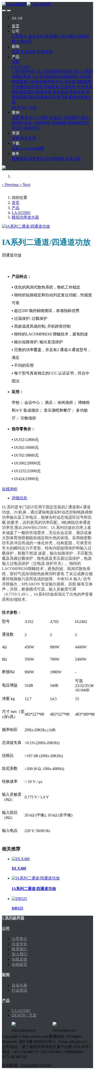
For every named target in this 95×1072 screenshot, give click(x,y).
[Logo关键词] (47, 4)
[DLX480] (21, 859)
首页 (15, 26)
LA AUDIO (21, 213)
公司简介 (19, 939)
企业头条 (19, 985)
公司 (6, 928)
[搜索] (4, 168)
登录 (14, 18)
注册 (20, 18)
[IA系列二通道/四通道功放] (36, 878)
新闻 (6, 975)
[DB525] (19, 899)
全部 (15, 52)
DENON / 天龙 (24, 1015)
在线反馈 (19, 959)
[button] (10, 184)
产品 (15, 208)
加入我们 (19, 954)
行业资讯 (19, 990)
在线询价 (10, 489)
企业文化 (19, 944)
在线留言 (19, 964)
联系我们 (19, 949)
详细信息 (19, 498)
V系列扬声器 (13, 918)
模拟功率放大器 (25, 217)
